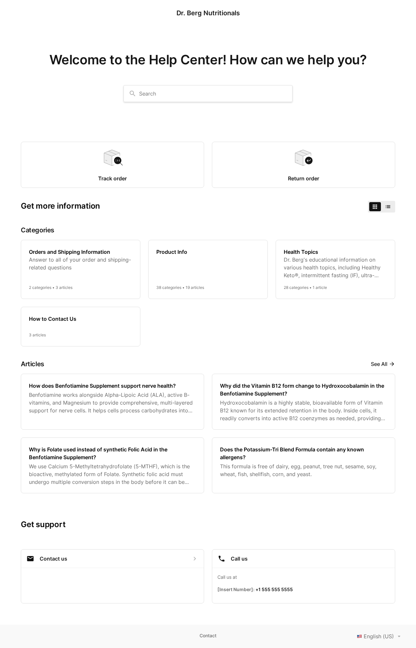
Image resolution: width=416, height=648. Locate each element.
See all (379, 364)
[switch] (381, 207)
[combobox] (208, 93)
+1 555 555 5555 (274, 589)
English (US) (379, 636)
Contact (208, 635)
